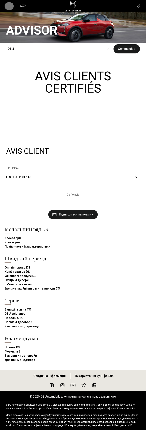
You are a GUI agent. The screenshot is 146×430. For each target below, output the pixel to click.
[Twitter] (84, 385)
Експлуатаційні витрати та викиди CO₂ (33, 288)
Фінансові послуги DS (20, 276)
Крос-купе (12, 242)
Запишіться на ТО (18, 309)
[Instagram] (62, 385)
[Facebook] (52, 385)
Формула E (12, 351)
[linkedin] (94, 385)
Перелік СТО (14, 318)
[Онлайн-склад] (23, 6)
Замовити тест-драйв (21, 355)
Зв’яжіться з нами (18, 284)
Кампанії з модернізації (22, 326)
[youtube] (73, 385)
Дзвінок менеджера (20, 360)
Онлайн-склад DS (17, 267)
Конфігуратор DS (17, 271)
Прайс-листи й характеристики (27, 246)
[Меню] (9, 6)
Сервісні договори (18, 322)
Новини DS (12, 347)
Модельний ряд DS (26, 229)
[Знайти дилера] (138, 6)
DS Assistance (15, 313)
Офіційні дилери (17, 280)
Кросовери (13, 238)
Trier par (12, 168)
